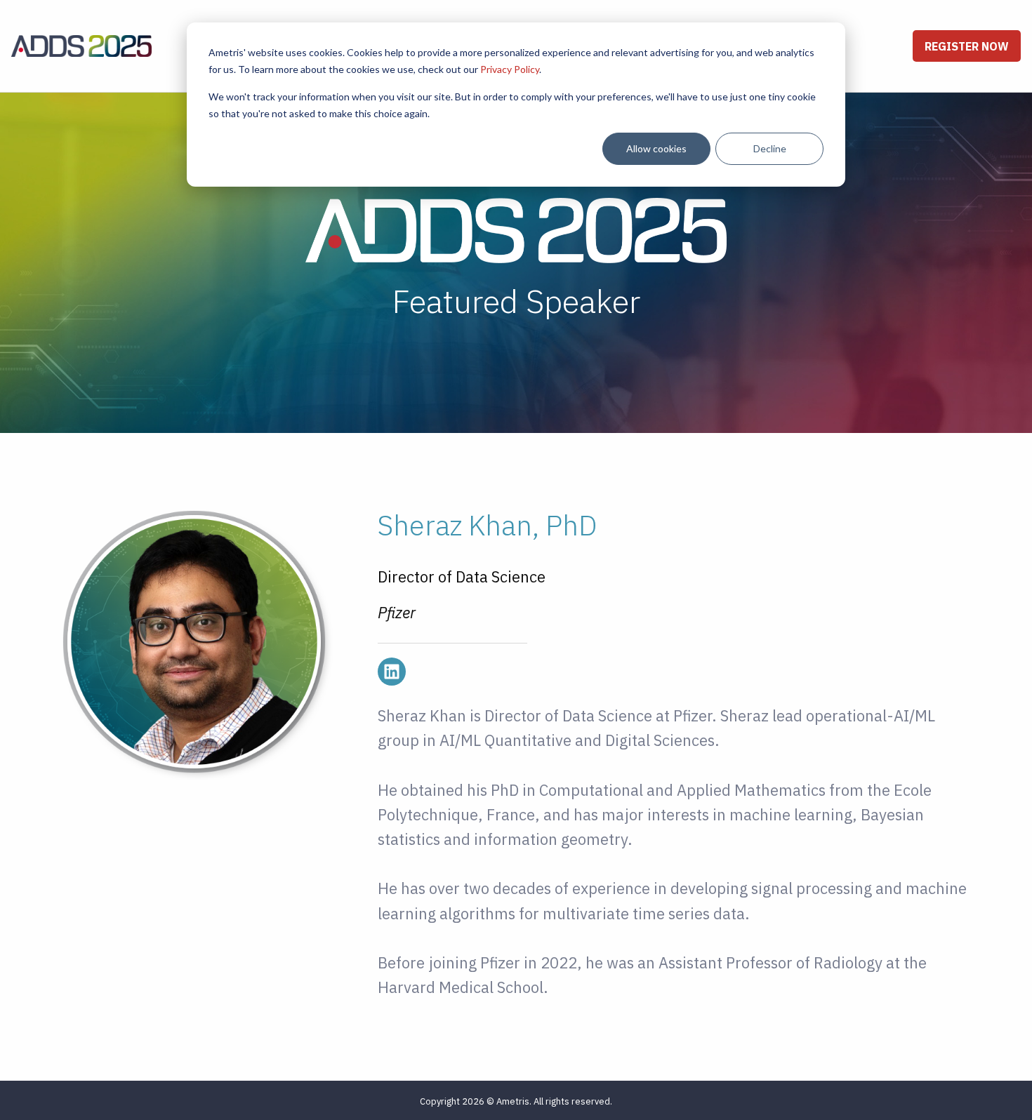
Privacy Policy (509, 69)
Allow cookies (656, 148)
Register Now (967, 46)
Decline (769, 148)
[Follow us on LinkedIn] (392, 672)
